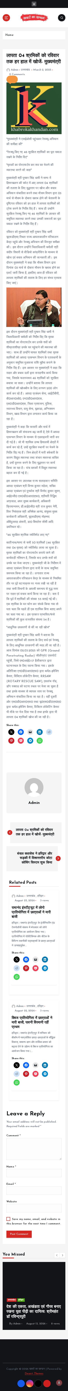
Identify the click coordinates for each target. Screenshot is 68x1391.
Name (11, 1166)
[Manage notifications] (59, 1383)
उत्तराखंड (25, 69)
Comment (13, 1135)
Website (11, 1201)
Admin (14, 69)
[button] (12, 79)
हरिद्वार (40, 896)
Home (9, 35)
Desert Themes (34, 1373)
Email (11, 1184)
